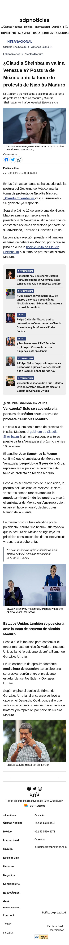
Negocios (9, 875)
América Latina (40, 47)
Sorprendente (11, 884)
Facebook (8, 915)
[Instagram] (40, 789)
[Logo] (34, 20)
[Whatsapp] (19, 159)
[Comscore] (34, 805)
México (28, 26)
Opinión (56, 26)
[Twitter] (13, 159)
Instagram (8, 932)
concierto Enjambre (16, 33)
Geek (6, 901)
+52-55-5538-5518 (44, 822)
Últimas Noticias (12, 26)
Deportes (8, 866)
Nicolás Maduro (34, 54)
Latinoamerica (11, 54)
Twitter (7, 924)
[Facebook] (6, 159)
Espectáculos (11, 892)
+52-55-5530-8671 (44, 831)
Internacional (42, 26)
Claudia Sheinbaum (14, 47)
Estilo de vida (11, 857)
